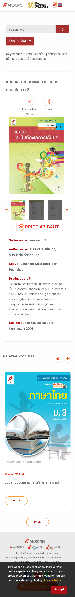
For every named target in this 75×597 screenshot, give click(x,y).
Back (37, 522)
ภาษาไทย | (41, 54)
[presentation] (58, 358)
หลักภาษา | (55, 54)
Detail (16, 501)
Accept (59, 589)
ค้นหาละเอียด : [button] (18, 41)
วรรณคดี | (24, 59)
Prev (6, 209)
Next (66, 209)
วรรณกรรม (38, 59)
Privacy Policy (52, 581)
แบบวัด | (28, 54)
